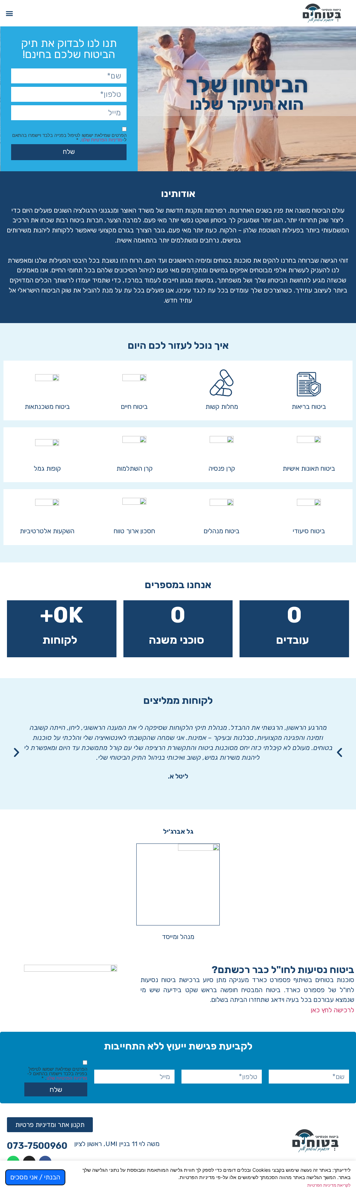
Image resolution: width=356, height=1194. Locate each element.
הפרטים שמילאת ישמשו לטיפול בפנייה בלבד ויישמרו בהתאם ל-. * (69, 137)
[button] (9, 13)
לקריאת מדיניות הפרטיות (328, 1185)
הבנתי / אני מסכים (35, 1177)
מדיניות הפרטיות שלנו (101, 139)
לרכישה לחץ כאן (332, 1010)
